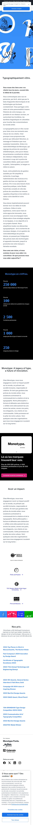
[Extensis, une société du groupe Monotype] (9, 751)
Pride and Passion (15, 574)
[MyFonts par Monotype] (9, 745)
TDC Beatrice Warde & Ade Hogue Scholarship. (16, 589)
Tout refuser (15, 820)
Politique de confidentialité (19, 804)
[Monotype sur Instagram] (20, 763)
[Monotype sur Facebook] (4, 763)
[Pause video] (16, 452)
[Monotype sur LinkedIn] (14, 763)
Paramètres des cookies (15, 810)
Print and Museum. (15, 603)
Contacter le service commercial (13, 475)
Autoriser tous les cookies (15, 815)
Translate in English (16, 8)
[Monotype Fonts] (9, 741)
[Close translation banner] (29, 4)
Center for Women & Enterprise (16, 560)
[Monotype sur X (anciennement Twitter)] (9, 763)
